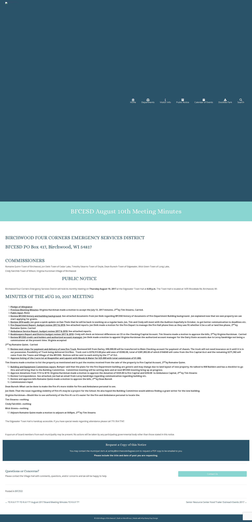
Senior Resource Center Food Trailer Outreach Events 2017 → (216, 502)
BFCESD (19, 491)
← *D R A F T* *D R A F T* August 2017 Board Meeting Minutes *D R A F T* (42, 502)
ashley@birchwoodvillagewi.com (123, 451)
